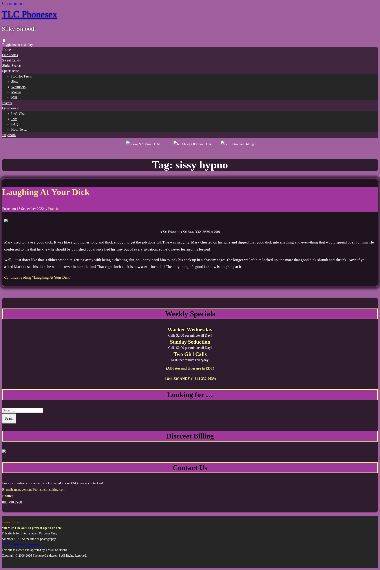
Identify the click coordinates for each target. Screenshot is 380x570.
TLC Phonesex (29, 14)
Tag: (190, 165)
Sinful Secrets (11, 65)
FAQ (14, 124)
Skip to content (12, 3)
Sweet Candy (11, 60)
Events (7, 103)
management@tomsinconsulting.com (39, 489)
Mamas (16, 92)
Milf (14, 97)
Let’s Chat (18, 113)
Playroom (9, 135)
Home (6, 50)
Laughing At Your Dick (46, 192)
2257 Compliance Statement (20, 544)
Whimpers (18, 87)
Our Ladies (10, 55)
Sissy (14, 81)
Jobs (14, 119)
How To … (19, 129)
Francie (53, 209)
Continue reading (40, 277)
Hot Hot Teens (21, 76)
